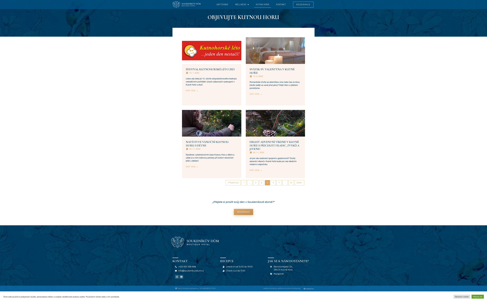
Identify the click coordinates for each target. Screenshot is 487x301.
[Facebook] (181, 277)
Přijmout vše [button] (477, 296)
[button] (303, 4)
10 (291, 182)
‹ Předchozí (233, 182)
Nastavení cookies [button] (462, 296)
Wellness (240, 4)
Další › (299, 182)
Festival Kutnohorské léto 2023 (210, 69)
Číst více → (192, 90)
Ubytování (222, 4)
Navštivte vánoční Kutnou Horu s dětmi (207, 143)
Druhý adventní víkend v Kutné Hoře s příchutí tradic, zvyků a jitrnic (274, 145)
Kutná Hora (262, 4)
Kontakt (281, 4)
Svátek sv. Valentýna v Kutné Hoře (272, 71)
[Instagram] (177, 277)
